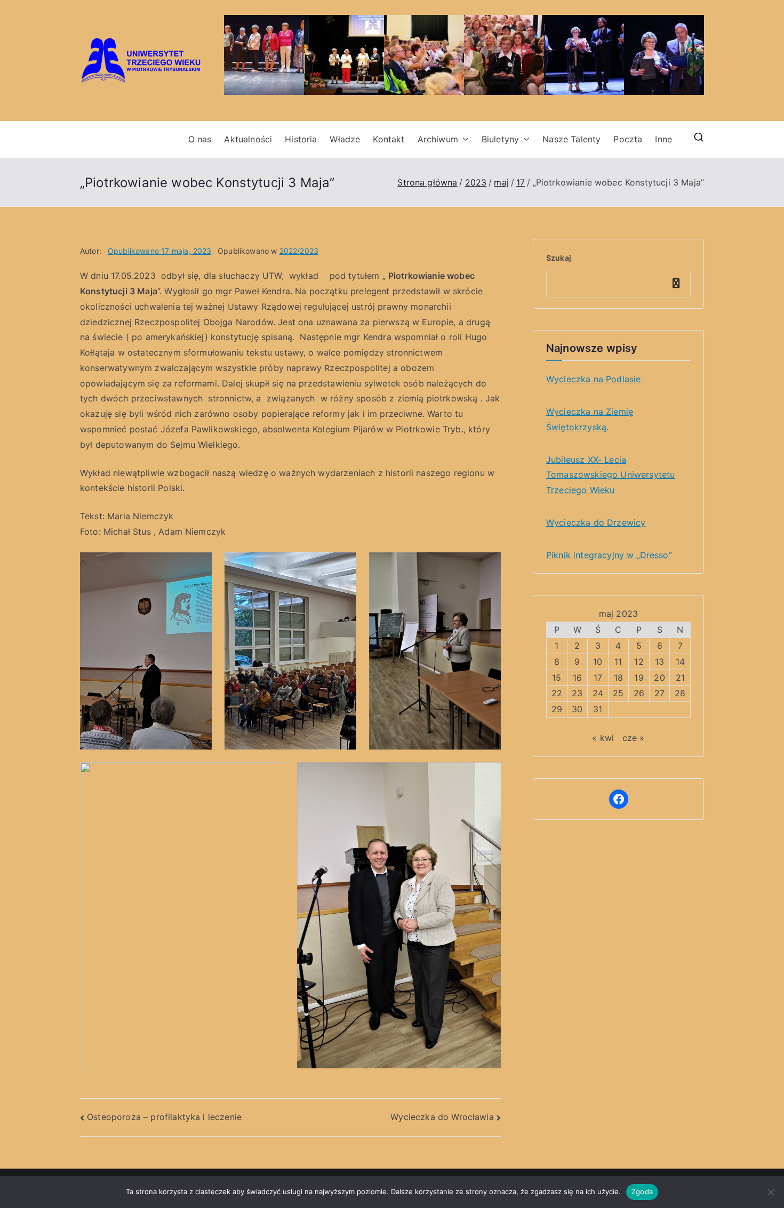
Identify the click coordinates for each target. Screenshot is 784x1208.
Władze (345, 139)
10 (597, 661)
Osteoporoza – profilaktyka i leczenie (164, 1117)
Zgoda (642, 1191)
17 (598, 677)
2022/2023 (298, 250)
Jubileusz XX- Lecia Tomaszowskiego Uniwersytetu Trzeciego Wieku (610, 475)
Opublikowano (159, 250)
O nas (200, 139)
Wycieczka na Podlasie (593, 379)
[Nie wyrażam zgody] (770, 1192)
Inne (663, 139)
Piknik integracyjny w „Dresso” (609, 555)
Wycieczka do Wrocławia (442, 1117)
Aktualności (248, 139)
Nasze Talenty (571, 139)
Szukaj (558, 257)
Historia (301, 139)
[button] (463, 139)
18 (618, 677)
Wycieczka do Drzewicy (595, 522)
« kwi (603, 737)
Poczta (627, 139)
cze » (633, 737)
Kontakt (388, 139)
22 (556, 693)
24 (598, 693)
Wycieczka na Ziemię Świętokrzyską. (589, 419)
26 (639, 693)
